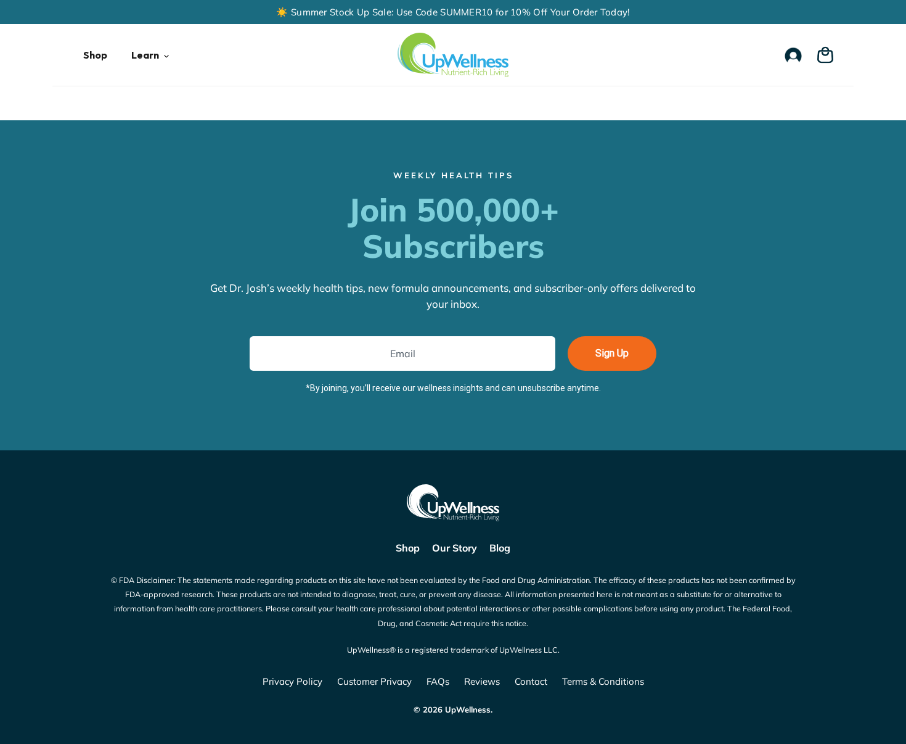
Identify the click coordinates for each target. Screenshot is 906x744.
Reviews (482, 681)
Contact (531, 681)
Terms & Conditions (603, 681)
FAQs (437, 681)
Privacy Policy (292, 681)
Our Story (454, 548)
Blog (499, 548)
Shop (408, 548)
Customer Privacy (374, 681)
